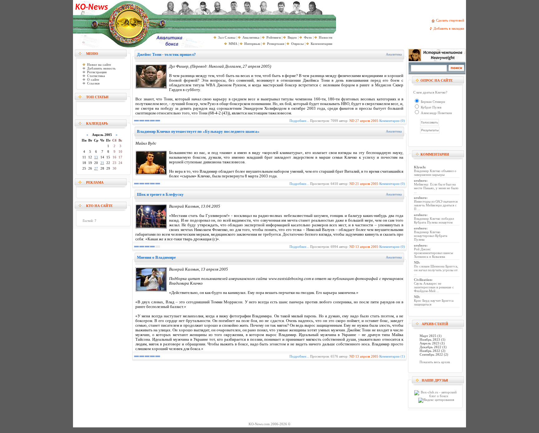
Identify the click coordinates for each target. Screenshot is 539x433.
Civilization (422, 279)
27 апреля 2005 (366, 121)
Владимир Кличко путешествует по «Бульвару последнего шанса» (198, 131)
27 (96, 168)
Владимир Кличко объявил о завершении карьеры (435, 172)
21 (102, 163)
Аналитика (394, 54)
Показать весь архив (435, 362)
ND (351, 121)
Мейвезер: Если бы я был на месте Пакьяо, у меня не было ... (436, 188)
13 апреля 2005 (366, 246)
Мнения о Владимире (156, 257)
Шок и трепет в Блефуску (160, 194)
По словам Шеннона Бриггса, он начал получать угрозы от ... (436, 270)
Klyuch (419, 167)
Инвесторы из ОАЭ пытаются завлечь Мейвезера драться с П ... (436, 205)
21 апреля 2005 (366, 183)
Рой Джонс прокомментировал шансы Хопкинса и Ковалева (433, 252)
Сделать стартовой (451, 20)
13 (96, 157)
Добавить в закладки (450, 28)
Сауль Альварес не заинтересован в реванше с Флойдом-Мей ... (434, 287)
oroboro (420, 180)
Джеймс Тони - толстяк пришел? (166, 54)
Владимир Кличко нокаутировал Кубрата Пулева (430, 235)
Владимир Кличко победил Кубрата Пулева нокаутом (434, 220)
